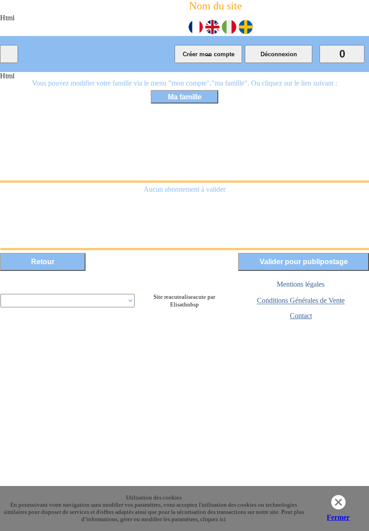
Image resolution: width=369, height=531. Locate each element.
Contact (301, 316)
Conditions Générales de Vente (301, 301)
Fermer (338, 517)
